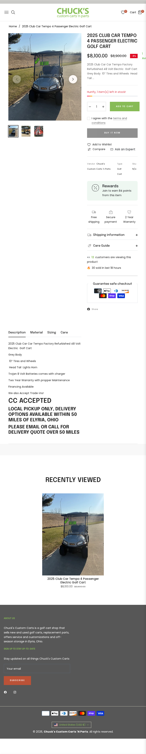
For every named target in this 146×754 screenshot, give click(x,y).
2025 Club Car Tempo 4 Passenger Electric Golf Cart (73, 580)
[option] (44, 77)
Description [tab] (17, 332)
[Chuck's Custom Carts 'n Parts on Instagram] (15, 692)
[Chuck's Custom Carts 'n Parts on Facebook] (6, 692)
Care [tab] (64, 332)
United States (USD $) (72, 725)
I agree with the (109, 120)
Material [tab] (36, 332)
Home (13, 26)
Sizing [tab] (51, 332)
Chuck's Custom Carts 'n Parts (66, 732)
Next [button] (73, 79)
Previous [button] (17, 79)
